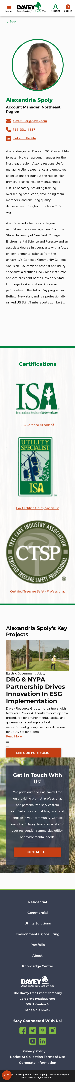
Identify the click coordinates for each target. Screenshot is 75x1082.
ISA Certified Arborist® (37, 425)
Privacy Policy (33, 1051)
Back (13, 21)
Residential (37, 902)
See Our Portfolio (33, 753)
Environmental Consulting (37, 934)
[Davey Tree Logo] (37, 981)
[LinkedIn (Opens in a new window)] (42, 1040)
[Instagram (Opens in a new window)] (52, 1029)
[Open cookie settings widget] (7, 1075)
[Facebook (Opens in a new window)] (22, 1029)
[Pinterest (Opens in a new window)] (42, 1029)
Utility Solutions (37, 923)
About (37, 956)
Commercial (37, 913)
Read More (14, 736)
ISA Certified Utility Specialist (37, 508)
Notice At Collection (26, 1057)
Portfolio (37, 945)
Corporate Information (37, 1063)
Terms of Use (54, 1057)
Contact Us (37, 852)
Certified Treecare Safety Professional (37, 591)
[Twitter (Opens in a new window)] (32, 1029)
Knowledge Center (37, 966)
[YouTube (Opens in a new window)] (32, 1040)
